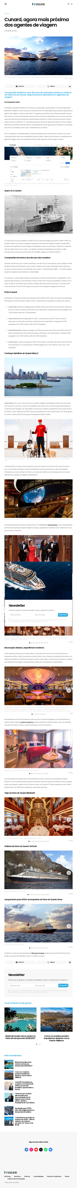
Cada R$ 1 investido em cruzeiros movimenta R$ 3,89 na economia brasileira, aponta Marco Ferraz (24, 1086)
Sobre (67, 1176)
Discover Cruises (38, 953)
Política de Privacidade (16, 1179)
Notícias (7, 13)
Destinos (17, 1176)
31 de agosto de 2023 (10, 31)
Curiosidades (39, 1176)
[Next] (69, 690)
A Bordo (27, 1176)
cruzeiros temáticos (27, 722)
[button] (72, 4)
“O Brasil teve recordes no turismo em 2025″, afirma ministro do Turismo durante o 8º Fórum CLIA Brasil (24, 1121)
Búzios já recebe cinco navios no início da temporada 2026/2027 (20, 1037)
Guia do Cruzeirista (54, 1176)
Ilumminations (53, 525)
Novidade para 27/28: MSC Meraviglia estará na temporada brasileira (24, 1110)
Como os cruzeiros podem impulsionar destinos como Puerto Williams (56, 1038)
